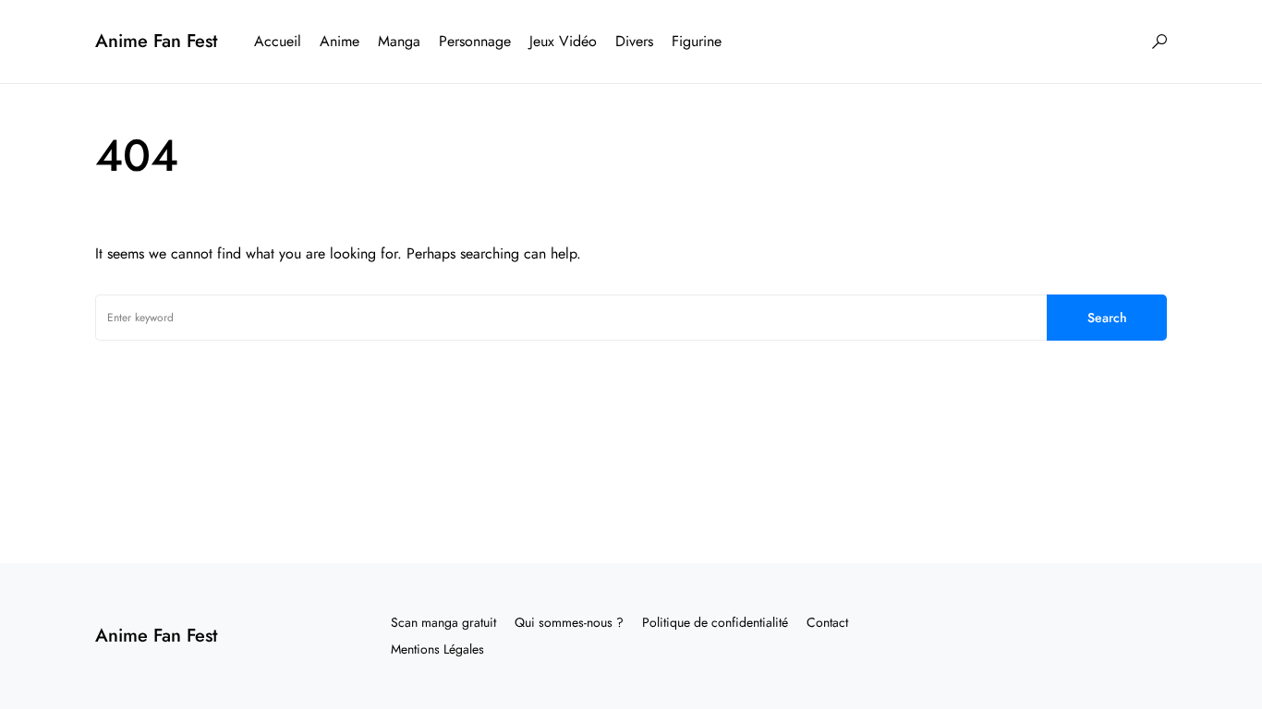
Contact (827, 622)
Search (1107, 317)
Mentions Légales (437, 649)
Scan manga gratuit (443, 622)
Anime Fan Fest (156, 41)
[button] (1159, 41)
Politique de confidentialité (715, 622)
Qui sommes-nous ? (569, 622)
